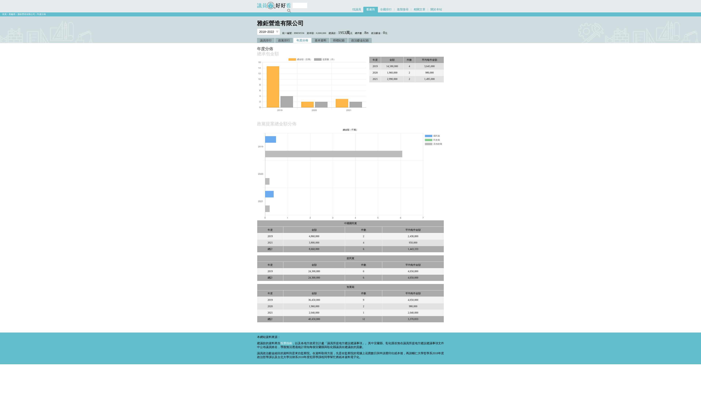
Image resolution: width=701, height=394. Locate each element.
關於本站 (436, 9)
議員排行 (266, 40)
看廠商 (370, 9)
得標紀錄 (339, 40)
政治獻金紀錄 (360, 40)
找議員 (356, 9)
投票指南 (286, 343)
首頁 (4, 14)
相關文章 (419, 9)
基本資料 (320, 40)
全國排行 (386, 9)
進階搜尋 (403, 9)
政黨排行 (284, 40)
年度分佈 (41, 14)
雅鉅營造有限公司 (26, 14)
